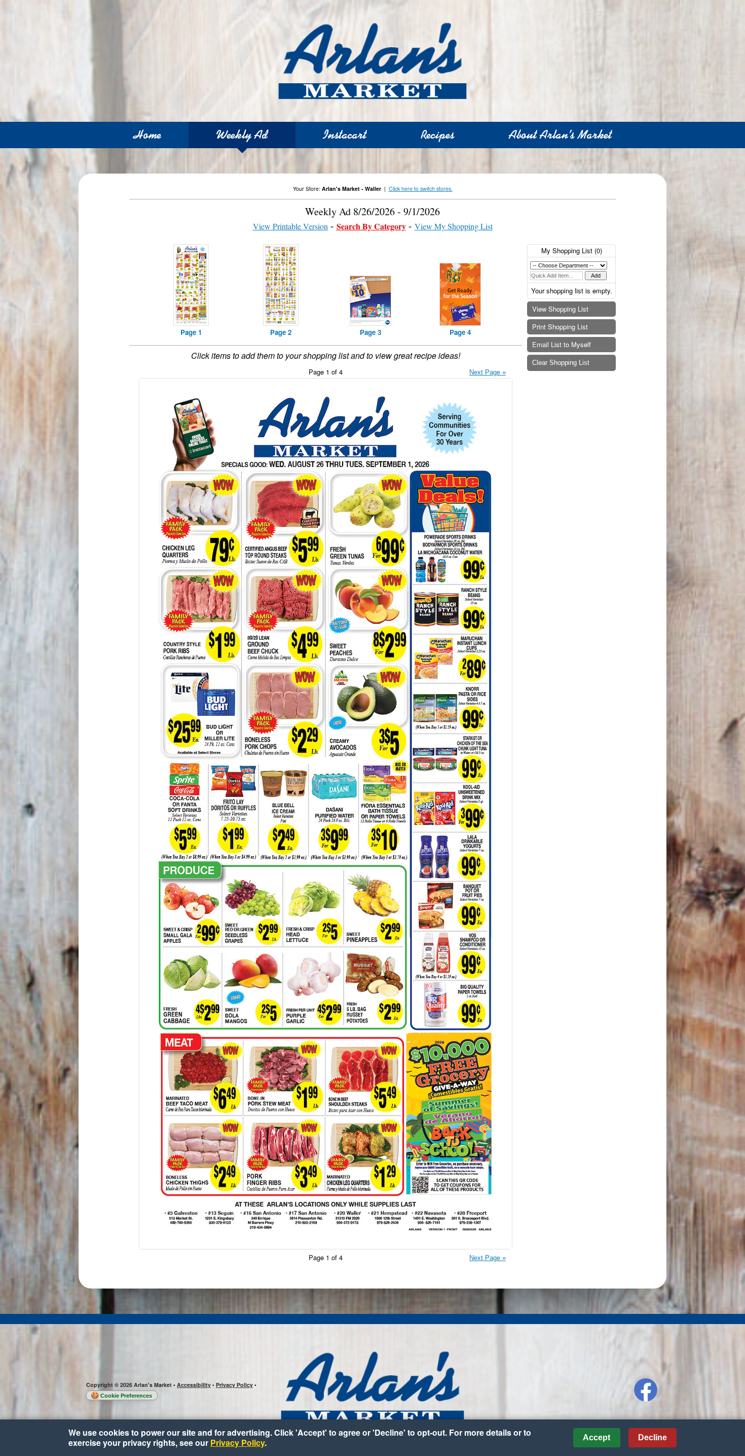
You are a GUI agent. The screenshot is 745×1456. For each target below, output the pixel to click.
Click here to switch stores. (421, 188)
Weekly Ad (242, 134)
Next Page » (487, 372)
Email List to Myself (561, 344)
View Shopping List (560, 309)
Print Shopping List (560, 326)
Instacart (344, 134)
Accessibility (194, 1385)
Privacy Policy (234, 1385)
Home (147, 134)
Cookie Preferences (126, 1396)
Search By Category (371, 226)
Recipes (437, 134)
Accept (596, 1437)
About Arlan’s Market (560, 134)
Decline (652, 1437)
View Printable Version (290, 226)
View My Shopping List (454, 226)
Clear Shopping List (560, 362)
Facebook (645, 1390)
